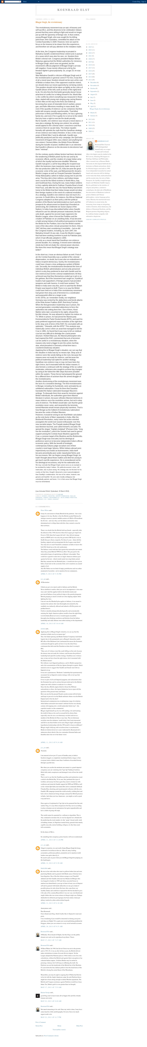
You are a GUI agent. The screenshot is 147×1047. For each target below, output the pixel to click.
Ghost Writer (45, 510)
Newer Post (39, 1026)
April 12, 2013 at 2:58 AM (52, 863)
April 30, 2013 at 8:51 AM (52, 926)
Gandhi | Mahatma (48, 496)
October (93, 88)
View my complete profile (96, 219)
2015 (90, 74)
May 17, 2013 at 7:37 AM (51, 940)
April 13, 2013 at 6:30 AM (52, 903)
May (92, 103)
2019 (90, 62)
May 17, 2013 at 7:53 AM (51, 987)
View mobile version (59, 1030)
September (93, 91)
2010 (90, 125)
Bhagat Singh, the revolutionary (49, 22)
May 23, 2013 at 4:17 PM (51, 1017)
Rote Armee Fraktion (69, 497)
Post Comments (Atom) (51, 1036)
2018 (90, 65)
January (93, 116)
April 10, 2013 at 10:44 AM (52, 623)
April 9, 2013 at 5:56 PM (51, 574)
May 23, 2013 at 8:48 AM (51, 1001)
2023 (90, 50)
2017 (90, 68)
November (93, 85)
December (93, 82)
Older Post (79, 1026)
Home (59, 1026)
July (91, 97)
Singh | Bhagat (53, 499)
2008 (90, 131)
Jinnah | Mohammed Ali (51, 497)
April (92, 106)
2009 (90, 128)
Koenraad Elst (73, 10)
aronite (43, 629)
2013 (90, 80)
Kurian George (45, 992)
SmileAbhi (44, 868)
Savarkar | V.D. (41, 499)
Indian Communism (62, 496)
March (92, 113)
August (92, 94)
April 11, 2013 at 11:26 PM (52, 840)
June (92, 100)
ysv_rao (43, 579)
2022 (90, 53)
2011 (90, 122)
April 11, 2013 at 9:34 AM (52, 742)
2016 (90, 71)
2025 (90, 47)
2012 (90, 119)
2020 (90, 59)
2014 (90, 77)
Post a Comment (41, 1022)
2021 (90, 56)
